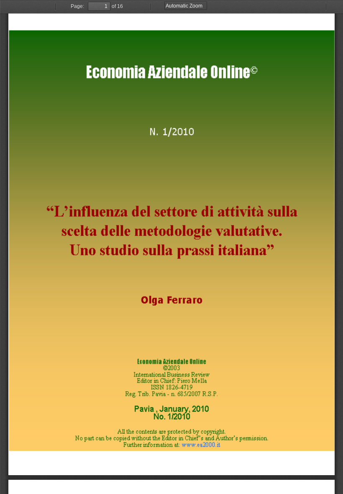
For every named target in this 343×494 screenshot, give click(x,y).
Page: (77, 6)
